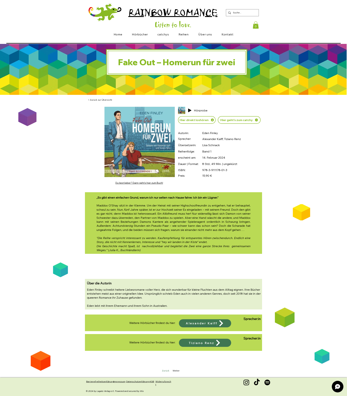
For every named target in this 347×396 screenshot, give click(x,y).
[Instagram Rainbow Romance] (246, 382)
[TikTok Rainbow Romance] (257, 382)
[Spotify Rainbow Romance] (267, 382)
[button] (256, 25)
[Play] (189, 110)
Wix (142, 391)
